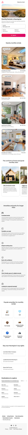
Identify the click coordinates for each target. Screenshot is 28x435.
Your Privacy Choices (17, 429)
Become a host (21, 2)
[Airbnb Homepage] (3, 2)
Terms (10, 429)
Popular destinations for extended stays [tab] (10, 380)
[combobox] (13, 27)
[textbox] (7, 31)
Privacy (6, 429)
